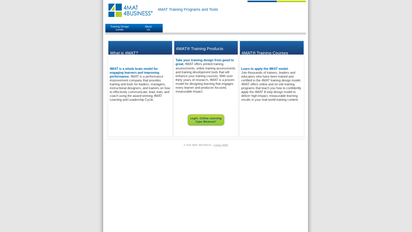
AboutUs (148, 28)
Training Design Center (119, 28)
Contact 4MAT (221, 145)
